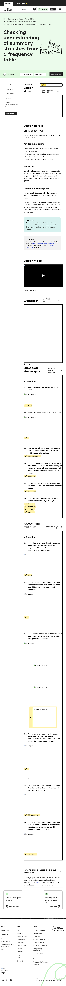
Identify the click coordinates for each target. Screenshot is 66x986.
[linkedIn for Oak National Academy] (11, 979)
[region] (43, 106)
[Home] (7, 9)
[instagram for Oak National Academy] (2, 979)
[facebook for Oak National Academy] (7, 979)
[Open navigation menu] (60, 9)
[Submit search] (34, 9)
